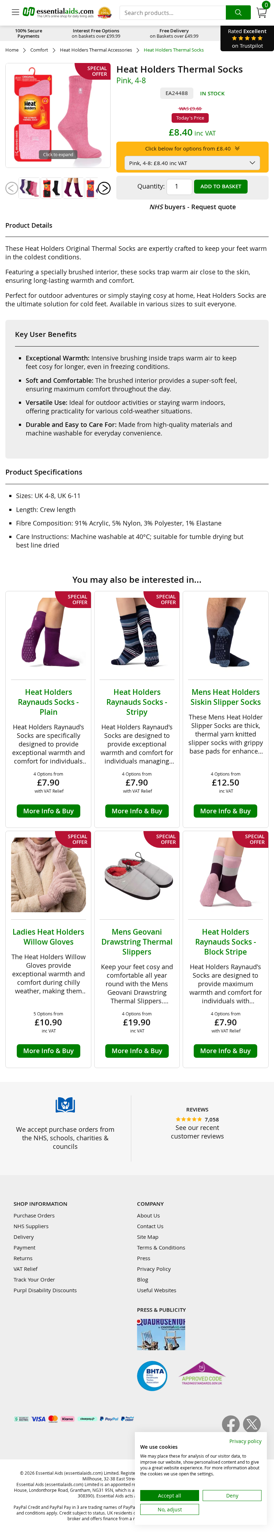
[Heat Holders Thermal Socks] (29, 188)
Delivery (24, 1236)
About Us (148, 1215)
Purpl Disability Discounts (45, 1290)
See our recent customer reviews (197, 1131)
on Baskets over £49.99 (174, 33)
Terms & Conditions (161, 1247)
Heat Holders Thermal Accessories (96, 50)
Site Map (147, 1236)
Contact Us (150, 1226)
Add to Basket (221, 186)
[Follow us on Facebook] (232, 1431)
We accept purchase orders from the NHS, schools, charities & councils (65, 1138)
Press (143, 1258)
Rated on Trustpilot (247, 38)
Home (12, 50)
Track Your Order (34, 1279)
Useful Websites (156, 1290)
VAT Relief (25, 1268)
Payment (24, 1247)
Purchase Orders (34, 1215)
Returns (23, 1258)
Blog (142, 1279)
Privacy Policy (154, 1268)
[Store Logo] (58, 13)
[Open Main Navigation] (15, 13)
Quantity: (151, 186)
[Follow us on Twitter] (252, 1431)
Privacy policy (245, 1441)
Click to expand (58, 154)
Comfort (39, 50)
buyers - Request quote (192, 206)
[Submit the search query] (238, 12)
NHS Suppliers (31, 1226)
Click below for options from (188, 148)
